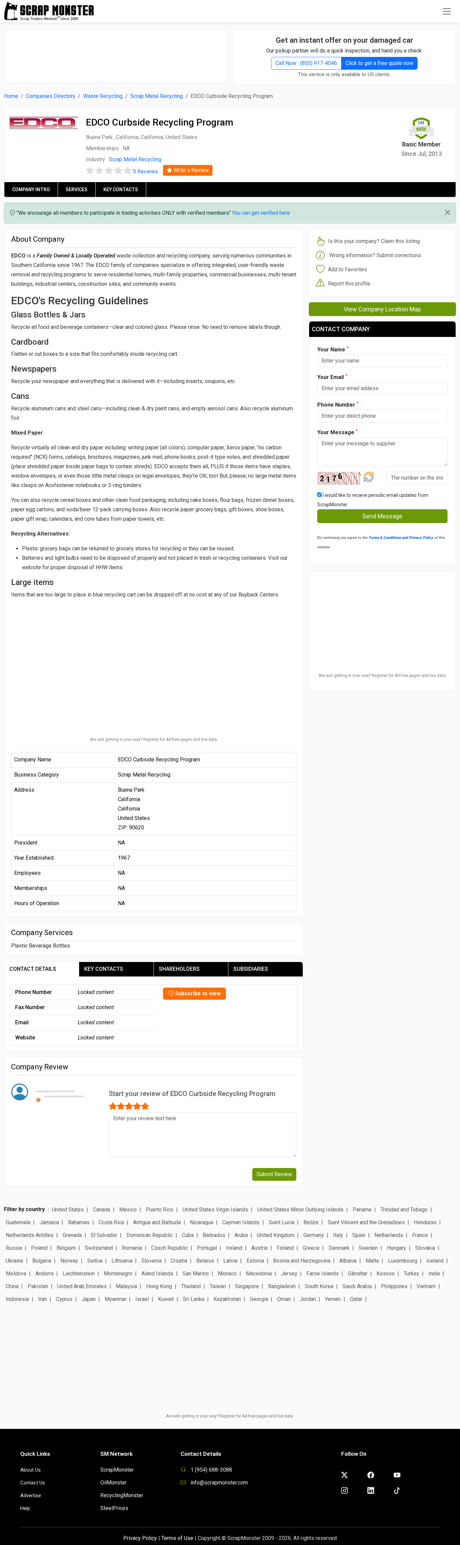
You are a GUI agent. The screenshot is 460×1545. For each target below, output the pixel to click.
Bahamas (79, 1222)
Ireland (234, 1248)
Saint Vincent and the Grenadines (366, 1222)
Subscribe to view (197, 993)
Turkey (411, 1273)
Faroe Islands (322, 1273)
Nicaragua (201, 1222)
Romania (132, 1248)
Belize (311, 1222)
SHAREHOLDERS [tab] (179, 969)
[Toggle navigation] (447, 11)
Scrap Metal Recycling (156, 96)
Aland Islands (157, 1273)
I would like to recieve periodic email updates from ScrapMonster (372, 499)
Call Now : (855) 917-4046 (306, 63)
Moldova (16, 1273)
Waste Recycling (103, 96)
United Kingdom (275, 1235)
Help (25, 1508)
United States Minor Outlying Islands (300, 1209)
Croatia (179, 1261)
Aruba (241, 1235)
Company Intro (31, 189)
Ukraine (14, 1261)
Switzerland (99, 1248)
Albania (348, 1261)
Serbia (94, 1261)
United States (68, 1209)
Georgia (259, 1299)
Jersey (289, 1273)
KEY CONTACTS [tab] (103, 969)
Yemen (333, 1299)
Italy (338, 1235)
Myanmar (115, 1299)
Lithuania (121, 1261)
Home (11, 96)
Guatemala (18, 1222)
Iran (42, 1299)
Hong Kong (159, 1286)
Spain (358, 1235)
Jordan (308, 1299)
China (12, 1286)
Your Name (333, 349)
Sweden (368, 1248)
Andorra (44, 1273)
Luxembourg (402, 1261)
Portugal (207, 1248)
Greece (311, 1248)
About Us (30, 1470)
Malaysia (126, 1286)
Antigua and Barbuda (157, 1222)
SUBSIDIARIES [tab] (250, 969)
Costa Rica (111, 1222)
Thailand (191, 1286)
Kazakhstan (227, 1299)
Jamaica (49, 1222)
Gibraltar (357, 1273)
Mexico (128, 1209)
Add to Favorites (347, 269)
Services (77, 189)
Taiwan (218, 1286)
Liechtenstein (79, 1273)
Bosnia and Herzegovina (301, 1261)
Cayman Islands (241, 1222)
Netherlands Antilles (30, 1235)
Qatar (356, 1299)
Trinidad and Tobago (404, 1209)
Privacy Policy (140, 1538)
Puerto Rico (159, 1209)
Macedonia (259, 1273)
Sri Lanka (193, 1299)
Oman (284, 1299)
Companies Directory (50, 96)
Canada (101, 1209)
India (434, 1273)
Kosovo (385, 1273)
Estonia (255, 1261)
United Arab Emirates (82, 1286)
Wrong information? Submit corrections (375, 255)
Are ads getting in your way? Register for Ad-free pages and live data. (154, 739)
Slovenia (151, 1261)
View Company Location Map (382, 309)
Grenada (72, 1235)
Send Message (382, 516)
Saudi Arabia (357, 1286)
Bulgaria (41, 1261)
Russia (14, 1248)
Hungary (396, 1248)
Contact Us (32, 1483)
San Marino (196, 1273)
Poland (39, 1248)
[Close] (447, 212)
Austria (259, 1248)
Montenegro (118, 1273)
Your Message (337, 432)
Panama (362, 1209)
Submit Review (274, 1174)
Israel (142, 1299)
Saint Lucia (281, 1222)
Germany (313, 1235)
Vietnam (426, 1286)
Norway (69, 1261)
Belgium (66, 1248)
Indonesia (17, 1299)
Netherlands (388, 1235)
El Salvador (104, 1235)
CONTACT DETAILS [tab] (32, 969)
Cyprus (64, 1299)
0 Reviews (145, 171)
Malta (372, 1261)
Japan (88, 1299)
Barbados (214, 1235)
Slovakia (425, 1248)
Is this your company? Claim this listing (374, 241)
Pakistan (38, 1286)
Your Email (332, 376)
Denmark (339, 1248)
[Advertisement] (116, 52)
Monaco (227, 1273)
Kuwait (166, 1299)
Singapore (247, 1286)
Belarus (205, 1261)
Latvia (230, 1261)
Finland (285, 1248)
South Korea (319, 1286)
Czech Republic (169, 1248)
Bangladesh (282, 1286)
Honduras (425, 1222)
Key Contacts (120, 189)
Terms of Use (177, 1538)
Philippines (394, 1286)
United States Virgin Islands (215, 1209)
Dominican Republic (149, 1235)
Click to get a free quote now (379, 63)
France (420, 1235)
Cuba (188, 1235)
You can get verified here (261, 213)
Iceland (434, 1261)
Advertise (30, 1495)
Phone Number (338, 404)
